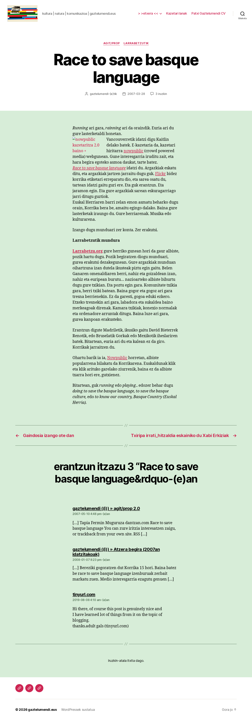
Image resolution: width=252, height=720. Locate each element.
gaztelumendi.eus (42, 710)
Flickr (160, 173)
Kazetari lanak (176, 13)
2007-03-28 (136, 94)
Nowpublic (117, 357)
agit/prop (111, 43)
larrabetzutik (136, 43)
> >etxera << (148, 13)
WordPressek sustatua (78, 710)
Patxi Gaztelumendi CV (208, 13)
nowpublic (133, 150)
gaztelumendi (99, 94)
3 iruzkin (161, 94)
